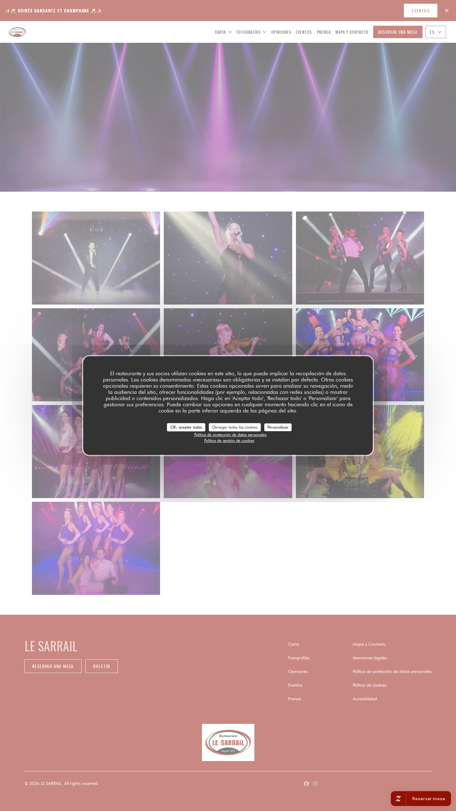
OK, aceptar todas (186, 427)
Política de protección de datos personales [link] (230, 434)
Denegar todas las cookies (234, 427)
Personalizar (277, 427)
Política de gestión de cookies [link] (229, 440)
